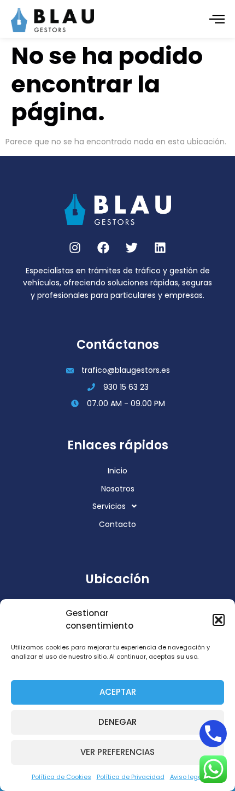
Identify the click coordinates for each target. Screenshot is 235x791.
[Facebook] (103, 248)
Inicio (117, 470)
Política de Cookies (61, 776)
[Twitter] (132, 248)
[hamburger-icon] (216, 20)
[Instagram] (75, 248)
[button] (218, 619)
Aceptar (117, 692)
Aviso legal (187, 776)
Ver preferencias (117, 752)
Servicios (109, 506)
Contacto (117, 524)
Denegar (117, 722)
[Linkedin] (160, 248)
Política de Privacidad (130, 776)
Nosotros (117, 488)
